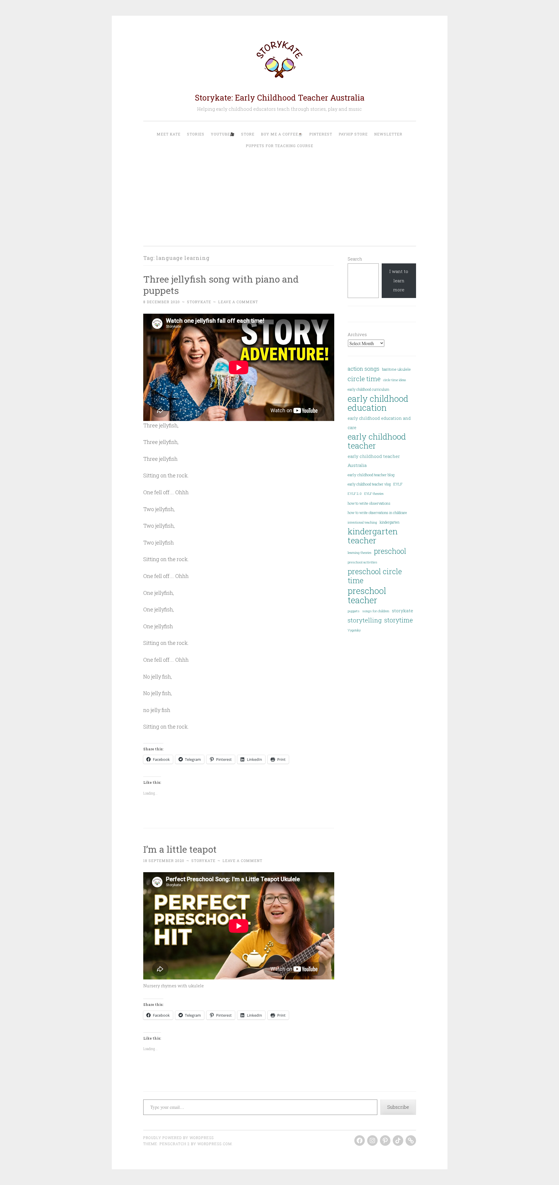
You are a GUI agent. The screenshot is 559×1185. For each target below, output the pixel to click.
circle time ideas (394, 380)
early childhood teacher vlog (369, 484)
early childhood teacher (377, 441)
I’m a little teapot (180, 849)
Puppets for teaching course (279, 145)
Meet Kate (169, 134)
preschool (390, 551)
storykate (199, 301)
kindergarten (389, 522)
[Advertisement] (279, 195)
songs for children (375, 611)
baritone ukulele (396, 369)
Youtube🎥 (223, 134)
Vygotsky (354, 630)
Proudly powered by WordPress (178, 1137)
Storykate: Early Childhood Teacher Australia (280, 97)
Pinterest (320, 134)
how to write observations (369, 503)
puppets (354, 611)
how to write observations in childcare (377, 512)
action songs (363, 368)
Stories (195, 134)
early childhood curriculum (368, 389)
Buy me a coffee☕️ (282, 134)
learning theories (359, 553)
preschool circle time (375, 576)
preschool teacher (367, 595)
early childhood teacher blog (371, 474)
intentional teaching (362, 522)
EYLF (397, 484)
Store (247, 134)
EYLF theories (373, 494)
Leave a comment (238, 301)
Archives (357, 334)
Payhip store (353, 134)
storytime (398, 620)
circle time (364, 378)
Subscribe (398, 1107)
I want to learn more (398, 280)
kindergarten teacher (373, 536)
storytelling (365, 620)
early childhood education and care (379, 422)
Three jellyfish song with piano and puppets (221, 285)
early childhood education (378, 403)
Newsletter (388, 134)
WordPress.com (214, 1143)
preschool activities (362, 562)
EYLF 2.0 (355, 493)
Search (355, 259)
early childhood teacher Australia (374, 460)
